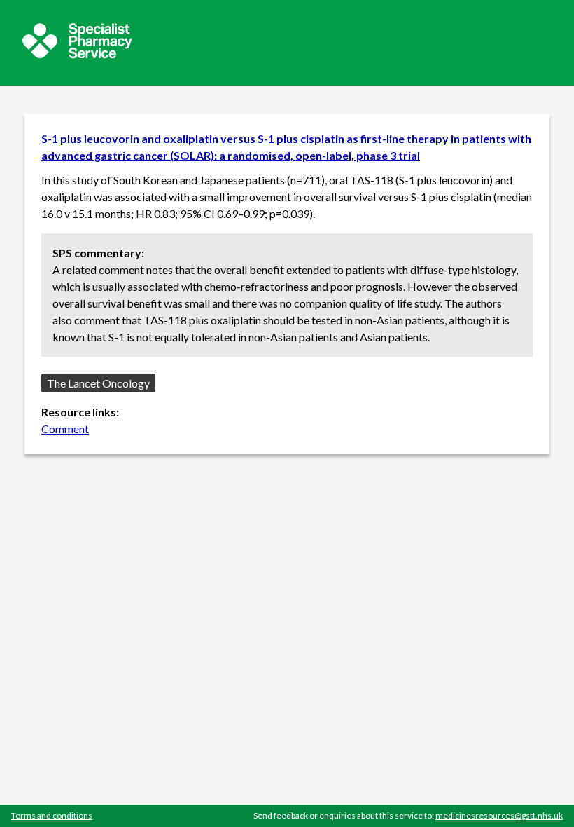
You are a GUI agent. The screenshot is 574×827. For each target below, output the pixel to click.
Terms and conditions (51, 815)
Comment (65, 428)
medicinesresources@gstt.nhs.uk (499, 815)
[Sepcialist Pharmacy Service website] (77, 54)
